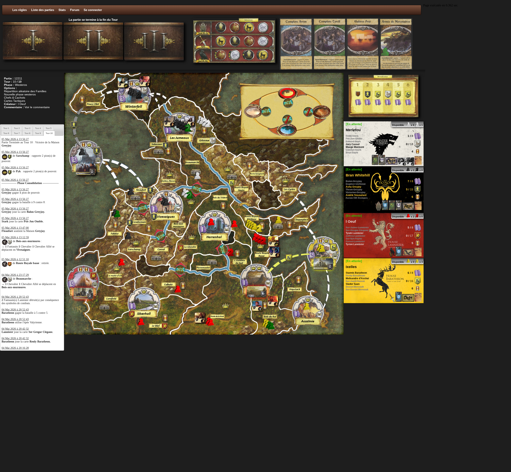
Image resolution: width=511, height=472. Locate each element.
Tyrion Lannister (355, 244)
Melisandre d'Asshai (357, 278)
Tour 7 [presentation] (17, 133)
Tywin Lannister (354, 233)
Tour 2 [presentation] (17, 128)
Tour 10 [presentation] (49, 133)
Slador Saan (352, 284)
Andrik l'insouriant (356, 195)
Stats (62, 10)
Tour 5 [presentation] (48, 128)
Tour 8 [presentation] (27, 133)
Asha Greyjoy (353, 186)
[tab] (6, 128)
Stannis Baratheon (356, 272)
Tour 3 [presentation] (27, 128)
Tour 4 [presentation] (38, 128)
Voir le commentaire (37, 107)
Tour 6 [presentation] (6, 133)
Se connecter (93, 10)
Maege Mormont (355, 147)
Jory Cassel (352, 144)
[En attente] (354, 124)
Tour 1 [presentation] (6, 128)
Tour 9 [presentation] (38, 133)
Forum (74, 10)
